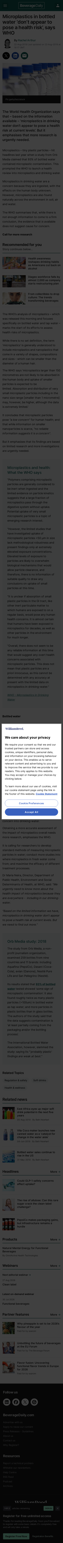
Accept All (31, 812)
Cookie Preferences (31, 803)
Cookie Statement (46, 793)
